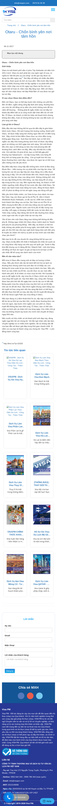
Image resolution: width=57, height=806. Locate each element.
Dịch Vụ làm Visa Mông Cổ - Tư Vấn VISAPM (15, 584)
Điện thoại (9, 645)
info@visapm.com (21, 3)
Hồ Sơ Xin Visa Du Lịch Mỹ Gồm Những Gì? (42, 535)
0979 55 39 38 (38, 3)
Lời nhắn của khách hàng (17, 655)
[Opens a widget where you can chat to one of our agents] (47, 801)
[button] (28, 53)
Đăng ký (9, 671)
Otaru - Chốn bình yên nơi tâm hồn (35, 25)
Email (7, 635)
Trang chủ (11, 25)
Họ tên (8, 625)
